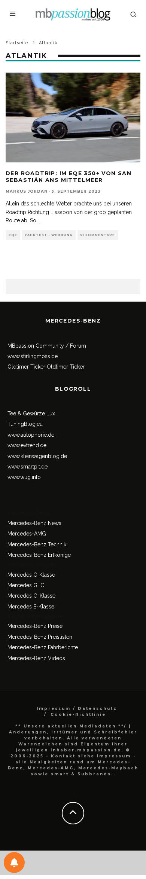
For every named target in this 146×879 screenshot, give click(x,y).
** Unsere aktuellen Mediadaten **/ (71, 726)
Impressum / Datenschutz (77, 708)
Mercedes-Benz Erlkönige (39, 555)
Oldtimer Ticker (26, 367)
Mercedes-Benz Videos (36, 658)
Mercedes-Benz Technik (36, 544)
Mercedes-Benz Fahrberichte (42, 647)
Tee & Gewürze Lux (31, 413)
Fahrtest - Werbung (49, 235)
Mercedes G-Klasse (31, 596)
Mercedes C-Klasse (31, 575)
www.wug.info (24, 477)
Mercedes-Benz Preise (35, 626)
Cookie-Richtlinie (78, 714)
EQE (13, 235)
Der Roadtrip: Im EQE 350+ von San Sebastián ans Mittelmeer (68, 176)
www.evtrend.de (26, 445)
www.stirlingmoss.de (32, 356)
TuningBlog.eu (25, 424)
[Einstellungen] (14, 862)
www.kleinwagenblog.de (37, 456)
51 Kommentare (97, 235)
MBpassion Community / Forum (46, 346)
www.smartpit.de (27, 467)
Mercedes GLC (25, 585)
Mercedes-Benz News (34, 523)
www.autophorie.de (30, 435)
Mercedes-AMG (26, 534)
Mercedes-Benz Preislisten (39, 637)
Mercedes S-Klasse (30, 607)
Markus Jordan (27, 191)
